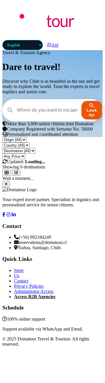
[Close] (6, 184)
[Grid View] (6, 173)
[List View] (16, 173)
